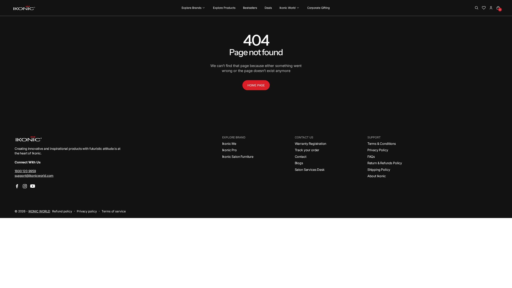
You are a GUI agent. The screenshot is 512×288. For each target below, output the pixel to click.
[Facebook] (17, 186)
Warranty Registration (310, 144)
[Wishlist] (483, 8)
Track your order (307, 150)
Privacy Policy (377, 150)
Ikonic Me (229, 144)
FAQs (371, 157)
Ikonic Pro (229, 150)
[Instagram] (24, 186)
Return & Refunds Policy (384, 163)
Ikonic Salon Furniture (237, 157)
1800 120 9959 (25, 171)
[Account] (491, 7)
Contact (300, 157)
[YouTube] (32, 186)
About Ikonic (376, 176)
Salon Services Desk (310, 170)
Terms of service (114, 211)
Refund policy (62, 211)
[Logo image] (24, 8)
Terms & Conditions (381, 144)
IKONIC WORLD (39, 211)
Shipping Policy (378, 170)
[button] (476, 7)
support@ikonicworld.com (34, 176)
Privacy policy (87, 211)
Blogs (299, 163)
